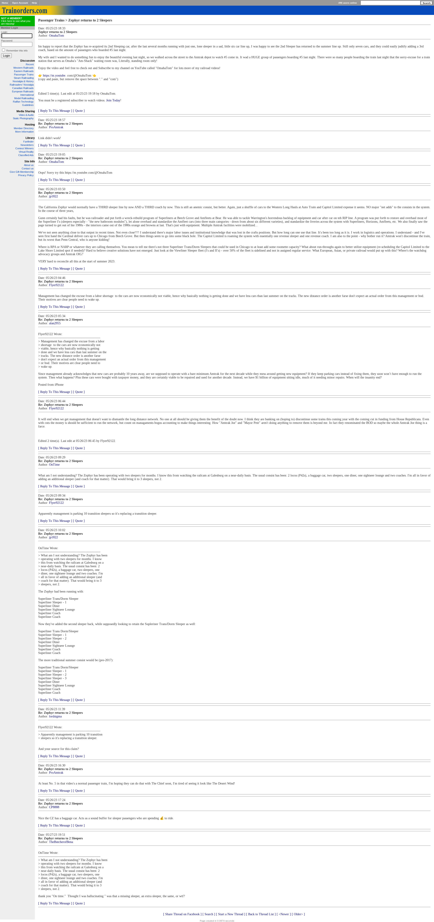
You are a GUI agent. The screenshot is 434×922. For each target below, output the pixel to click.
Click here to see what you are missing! (15, 21)
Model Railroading (24, 98)
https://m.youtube (54, 75)
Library (30, 138)
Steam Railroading (24, 78)
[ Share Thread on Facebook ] (182, 914)
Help (34, 3)
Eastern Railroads (24, 71)
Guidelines (28, 105)
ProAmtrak (56, 127)
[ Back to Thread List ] (261, 914)
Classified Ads (26, 155)
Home (5, 3)
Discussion (27, 60)
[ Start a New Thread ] (230, 914)
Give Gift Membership (22, 171)
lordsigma (55, 716)
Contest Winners (24, 148)
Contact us (28, 168)
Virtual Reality (26, 151)
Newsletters (27, 145)
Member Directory (24, 128)
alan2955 (55, 323)
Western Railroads (23, 67)
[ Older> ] (298, 914)
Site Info (29, 161)
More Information (24, 131)
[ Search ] (209, 914)
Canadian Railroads (23, 88)
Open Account (20, 3)
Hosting (30, 124)
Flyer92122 (56, 285)
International (27, 94)
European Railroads (23, 91)
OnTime (54, 464)
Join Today (113, 100)
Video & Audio (26, 115)
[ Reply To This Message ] (55, 110)
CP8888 (54, 807)
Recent (30, 64)
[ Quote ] (79, 110)
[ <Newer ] (284, 914)
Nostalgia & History (23, 81)
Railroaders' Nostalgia (22, 84)
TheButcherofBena (61, 842)
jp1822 (53, 196)
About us (29, 165)
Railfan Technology (23, 101)
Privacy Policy (26, 175)
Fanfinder (28, 141)
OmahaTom (56, 35)
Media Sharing (26, 111)
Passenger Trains (24, 74)
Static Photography (23, 118)
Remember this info (17, 50)
